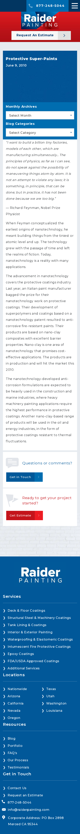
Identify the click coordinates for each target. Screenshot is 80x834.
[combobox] (40, 115)
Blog (11, 738)
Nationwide (17, 689)
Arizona (14, 696)
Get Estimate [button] (20, 515)
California (16, 703)
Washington (56, 703)
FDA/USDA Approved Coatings (33, 661)
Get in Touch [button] (20, 477)
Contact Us (17, 788)
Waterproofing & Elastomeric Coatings (40, 639)
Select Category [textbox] (22, 133)
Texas (51, 689)
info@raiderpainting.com (28, 810)
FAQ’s (12, 753)
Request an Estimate (36, 35)
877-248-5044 (50, 5)
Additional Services (24, 668)
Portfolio (15, 746)
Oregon (14, 718)
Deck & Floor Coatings (26, 610)
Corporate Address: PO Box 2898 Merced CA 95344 (36, 821)
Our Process (18, 760)
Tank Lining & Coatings (27, 625)
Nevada (14, 710)
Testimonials (18, 767)
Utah (50, 696)
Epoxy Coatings (21, 654)
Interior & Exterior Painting (30, 632)
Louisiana (54, 710)
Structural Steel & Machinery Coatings (39, 618)
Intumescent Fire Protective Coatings (39, 647)
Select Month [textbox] (20, 115)
